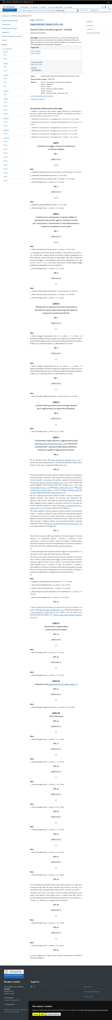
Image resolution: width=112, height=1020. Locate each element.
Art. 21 (5, 161)
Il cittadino (68, 7)
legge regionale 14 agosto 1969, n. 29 (45, 612)
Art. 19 (5, 153)
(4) (57, 165)
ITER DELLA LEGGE (38, 99)
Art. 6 (5, 82)
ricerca (38, 10)
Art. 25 (5, 176)
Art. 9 (5, 102)
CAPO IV (6, 91)
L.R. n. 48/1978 (7, 49)
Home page (23, 10)
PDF (37, 64)
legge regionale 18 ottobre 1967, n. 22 (51, 610)
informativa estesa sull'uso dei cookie (96, 1010)
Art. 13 (5, 121)
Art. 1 (5, 55)
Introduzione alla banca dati (10, 20)
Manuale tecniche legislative (93, 33)
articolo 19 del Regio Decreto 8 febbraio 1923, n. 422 (50, 483)
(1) (55, 197)
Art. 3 (5, 66)
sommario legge (50, 10)
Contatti (4, 40)
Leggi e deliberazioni (55, 7)
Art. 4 (5, 70)
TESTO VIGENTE (35, 51)
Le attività (43, 7)
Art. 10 (5, 106)
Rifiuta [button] (43, 1014)
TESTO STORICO (36, 53)
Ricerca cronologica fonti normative (12, 36)
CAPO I (6, 52)
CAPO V (6, 99)
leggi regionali (31, 10)
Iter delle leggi (90, 25)
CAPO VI (6, 118)
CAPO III (6, 75)
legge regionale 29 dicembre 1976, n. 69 (50, 443)
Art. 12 (5, 114)
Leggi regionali (6, 24)
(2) (55, 165)
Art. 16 (5, 141)
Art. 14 (5, 125)
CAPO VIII (6, 138)
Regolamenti (5, 32)
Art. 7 (5, 86)
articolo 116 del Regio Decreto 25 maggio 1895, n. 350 (64, 524)
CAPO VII (6, 130)
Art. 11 (5, 110)
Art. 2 (5, 59)
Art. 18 (5, 149)
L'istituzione (24, 7)
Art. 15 (5, 133)
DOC (40, 64)
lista (43, 10)
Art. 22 (5, 165)
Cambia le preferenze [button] (53, 1014)
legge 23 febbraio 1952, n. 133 (40, 488)
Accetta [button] (36, 1014)
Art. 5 (5, 78)
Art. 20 (5, 157)
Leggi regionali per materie (9, 28)
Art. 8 (5, 94)
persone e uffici (84, 10)
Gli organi (34, 7)
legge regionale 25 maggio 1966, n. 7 (63, 684)
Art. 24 (5, 172)
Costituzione (90, 29)
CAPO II (6, 63)
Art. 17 (5, 145)
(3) (57, 242)
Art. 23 (5, 169)
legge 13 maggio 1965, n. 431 (63, 488)
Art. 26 (5, 180)
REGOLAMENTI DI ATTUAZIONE (42, 96)
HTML (32, 64)
